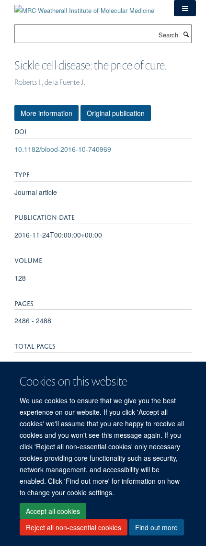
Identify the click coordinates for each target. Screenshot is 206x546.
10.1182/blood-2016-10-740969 (62, 149)
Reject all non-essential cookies (73, 527)
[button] (185, 8)
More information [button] (46, 113)
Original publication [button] (116, 113)
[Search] (186, 34)
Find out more (156, 527)
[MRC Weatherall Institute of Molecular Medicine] (84, 6)
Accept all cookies (53, 511)
